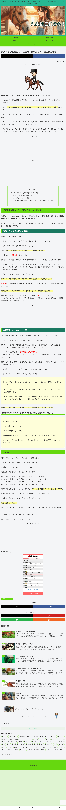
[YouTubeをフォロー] (49, 615)
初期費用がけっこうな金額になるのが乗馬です (24, 193)
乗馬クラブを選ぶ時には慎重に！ (22, 195)
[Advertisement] (33, 147)
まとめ (13, 203)
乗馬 (4, 598)
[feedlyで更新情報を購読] (17, 619)
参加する (41, 590)
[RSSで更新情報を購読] (49, 619)
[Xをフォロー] (17, 615)
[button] (61, 443)
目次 (30, 189)
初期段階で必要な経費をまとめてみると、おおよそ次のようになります (35, 200)
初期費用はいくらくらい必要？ (22, 198)
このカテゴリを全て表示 (33, 589)
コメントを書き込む (33, 728)
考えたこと (10, 598)
